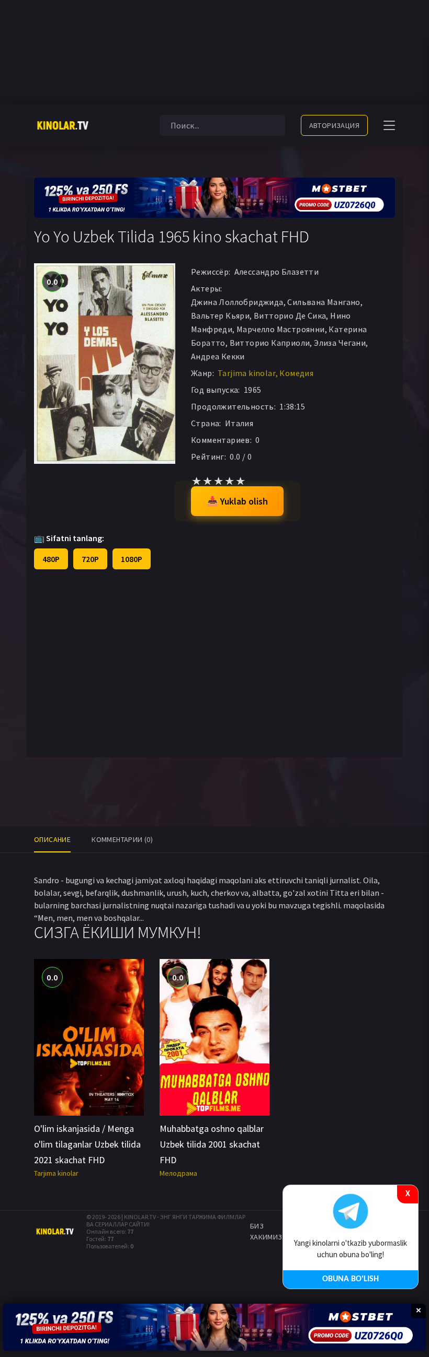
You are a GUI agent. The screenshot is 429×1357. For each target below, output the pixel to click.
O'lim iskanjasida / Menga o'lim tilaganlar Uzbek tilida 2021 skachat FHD (87, 1144)
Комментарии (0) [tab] (122, 839)
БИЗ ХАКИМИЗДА (271, 1231)
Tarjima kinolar (247, 373)
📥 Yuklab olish (237, 501)
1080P (131, 559)
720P (90, 559)
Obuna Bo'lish (350, 1279)
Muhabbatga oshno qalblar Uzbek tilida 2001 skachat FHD (212, 1144)
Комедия (296, 373)
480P (51, 559)
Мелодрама (178, 1173)
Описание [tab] (52, 839)
